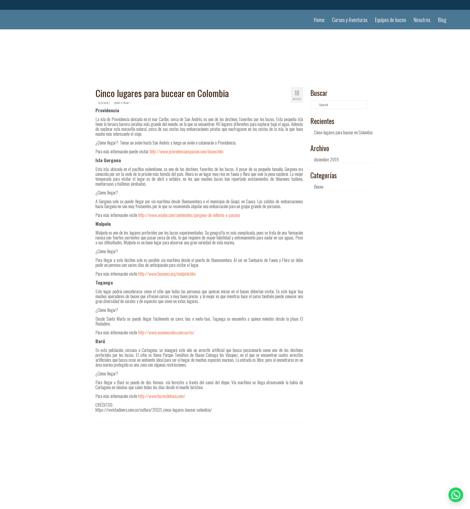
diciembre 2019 (326, 159)
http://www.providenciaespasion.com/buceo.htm (186, 151)
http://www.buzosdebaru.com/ (161, 395)
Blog (442, 19)
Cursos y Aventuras (349, 19)
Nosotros (421, 19)
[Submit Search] (314, 104)
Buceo (126, 103)
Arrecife (104, 103)
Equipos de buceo (390, 19)
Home (319, 19)
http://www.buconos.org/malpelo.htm (167, 273)
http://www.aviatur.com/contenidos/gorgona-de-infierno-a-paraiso (189, 214)
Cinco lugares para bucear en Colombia (343, 132)
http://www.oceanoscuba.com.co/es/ (166, 332)
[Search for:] (338, 104)
